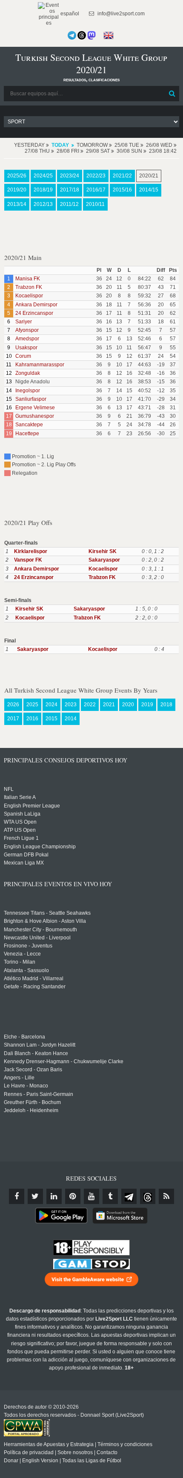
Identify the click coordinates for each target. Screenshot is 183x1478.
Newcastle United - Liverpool (37, 938)
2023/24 (69, 176)
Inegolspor (27, 391)
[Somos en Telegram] (72, 35)
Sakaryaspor (104, 560)
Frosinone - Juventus (28, 946)
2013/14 (16, 204)
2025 (32, 705)
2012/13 (43, 204)
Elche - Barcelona (24, 1037)
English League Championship (40, 847)
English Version (40, 1461)
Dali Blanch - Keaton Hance (36, 1053)
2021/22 (122, 176)
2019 (147, 705)
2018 (166, 705)
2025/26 (16, 176)
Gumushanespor (34, 416)
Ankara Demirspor (36, 305)
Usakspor (26, 348)
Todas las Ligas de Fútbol (91, 1461)
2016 (32, 719)
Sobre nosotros (75, 1452)
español (69, 14)
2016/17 (96, 190)
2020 (128, 705)
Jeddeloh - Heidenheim (31, 1110)
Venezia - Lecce (22, 954)
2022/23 (96, 176)
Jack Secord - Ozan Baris (33, 1070)
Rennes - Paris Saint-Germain (38, 1094)
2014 (71, 719)
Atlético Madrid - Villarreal (33, 979)
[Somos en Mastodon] (91, 35)
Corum (23, 356)
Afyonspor (27, 330)
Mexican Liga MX (24, 863)
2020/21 (148, 176)
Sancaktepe (29, 425)
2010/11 (95, 204)
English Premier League (32, 806)
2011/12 (69, 204)
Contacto (107, 1452)
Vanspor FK (28, 560)
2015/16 (122, 190)
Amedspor (27, 339)
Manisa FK (27, 279)
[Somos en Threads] (81, 35)
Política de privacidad (29, 1452)
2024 (51, 705)
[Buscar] (172, 93)
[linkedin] (54, 1196)
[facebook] (16, 1196)
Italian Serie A (20, 797)
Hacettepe (27, 434)
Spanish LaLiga (22, 814)
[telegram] (129, 1196)
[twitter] (35, 1196)
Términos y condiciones (124, 1444)
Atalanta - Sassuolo (26, 970)
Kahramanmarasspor (39, 365)
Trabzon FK (28, 287)
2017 (13, 719)
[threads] (147, 1196)
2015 (51, 719)
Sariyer (23, 322)
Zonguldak (27, 373)
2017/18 (69, 190)
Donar (11, 1461)
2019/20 (16, 190)
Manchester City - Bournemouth (40, 930)
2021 (109, 705)
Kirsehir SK (103, 551)
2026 (13, 705)
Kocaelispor (29, 296)
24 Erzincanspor (34, 313)
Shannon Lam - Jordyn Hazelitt (39, 1045)
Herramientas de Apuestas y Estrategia (49, 1444)
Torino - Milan (19, 962)
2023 (71, 705)
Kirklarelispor (30, 551)
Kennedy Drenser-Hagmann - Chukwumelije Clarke (63, 1061)
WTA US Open (20, 822)
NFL (9, 789)
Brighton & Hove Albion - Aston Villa (45, 921)
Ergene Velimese (35, 408)
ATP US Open (20, 830)
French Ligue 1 (21, 838)
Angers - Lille (19, 1078)
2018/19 (43, 190)
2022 (90, 705)
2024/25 (43, 176)
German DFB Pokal (26, 855)
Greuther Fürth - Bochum (32, 1102)
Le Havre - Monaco (26, 1086)
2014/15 (148, 190)
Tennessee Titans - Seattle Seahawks (47, 913)
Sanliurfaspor (30, 399)
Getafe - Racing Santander (35, 987)
